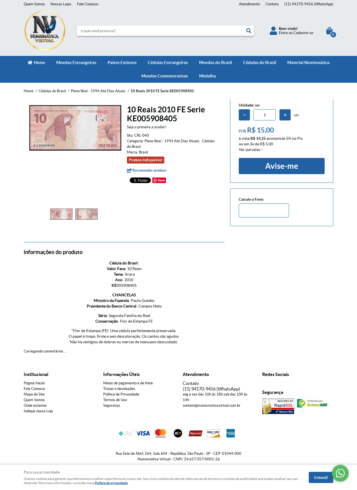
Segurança (111, 405)
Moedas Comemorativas (164, 76)
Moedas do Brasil (215, 62)
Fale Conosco (87, 4)
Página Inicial (34, 383)
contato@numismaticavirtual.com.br (211, 405)
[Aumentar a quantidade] (285, 114)
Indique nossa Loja (38, 411)
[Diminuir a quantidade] (244, 114)
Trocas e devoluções (119, 389)
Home (39, 62)
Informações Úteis (121, 374)
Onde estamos (35, 405)
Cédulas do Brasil (259, 62)
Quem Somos (34, 4)
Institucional (36, 374)
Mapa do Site (34, 394)
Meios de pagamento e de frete (128, 383)
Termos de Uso (115, 400)
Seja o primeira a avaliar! (146, 127)
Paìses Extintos (122, 62)
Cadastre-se (303, 33)
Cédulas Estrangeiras (168, 62)
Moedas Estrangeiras (76, 62)
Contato (272, 4)
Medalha (207, 76)
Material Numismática (308, 62)
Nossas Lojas (60, 4)
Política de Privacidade (121, 394)
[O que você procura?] (249, 31)
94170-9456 (308, 4)
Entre (283, 33)
